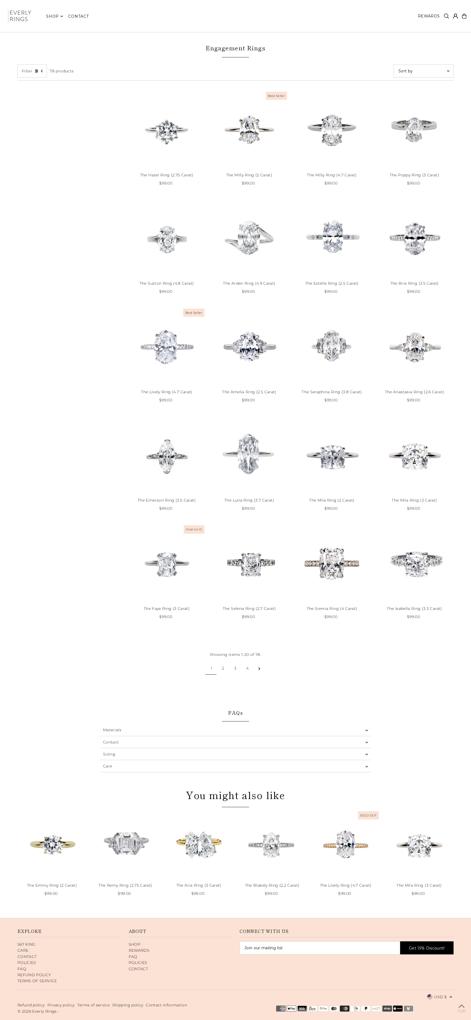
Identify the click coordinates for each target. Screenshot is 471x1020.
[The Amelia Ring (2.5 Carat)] (249, 346)
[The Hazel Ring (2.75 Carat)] (167, 129)
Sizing (109, 754)
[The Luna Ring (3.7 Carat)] (249, 455)
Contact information (166, 1005)
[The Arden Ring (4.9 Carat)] (249, 238)
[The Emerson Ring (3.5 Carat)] (167, 455)
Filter (27, 71)
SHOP (52, 16)
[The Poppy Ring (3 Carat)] (414, 129)
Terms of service (93, 1005)
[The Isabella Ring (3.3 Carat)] (414, 563)
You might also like (235, 795)
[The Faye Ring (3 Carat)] (167, 563)
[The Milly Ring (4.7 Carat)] (332, 129)
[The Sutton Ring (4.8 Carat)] (167, 238)
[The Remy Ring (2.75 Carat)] (125, 844)
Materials (112, 729)
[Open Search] (446, 16)
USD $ (440, 996)
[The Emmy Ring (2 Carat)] (51, 844)
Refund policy (31, 1005)
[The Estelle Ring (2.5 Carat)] (332, 238)
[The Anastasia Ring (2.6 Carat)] (414, 346)
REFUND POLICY (34, 974)
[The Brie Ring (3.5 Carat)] (414, 238)
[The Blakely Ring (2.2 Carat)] (272, 844)
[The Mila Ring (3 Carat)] (414, 455)
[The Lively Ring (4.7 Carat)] (167, 346)
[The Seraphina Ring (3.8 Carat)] (332, 346)
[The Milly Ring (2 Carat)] (249, 129)
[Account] (455, 16)
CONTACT (27, 956)
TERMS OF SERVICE (37, 980)
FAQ (21, 968)
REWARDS (139, 950)
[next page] (259, 668)
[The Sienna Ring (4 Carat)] (332, 563)
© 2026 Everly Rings (37, 1011)
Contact (111, 742)
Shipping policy (127, 1005)
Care (107, 766)
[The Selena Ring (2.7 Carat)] (249, 563)
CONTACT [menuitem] (78, 16)
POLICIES (26, 962)
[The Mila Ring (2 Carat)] (332, 455)
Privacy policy (61, 1005)
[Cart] (464, 16)
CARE (22, 950)
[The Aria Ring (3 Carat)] (198, 844)
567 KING (26, 944)
